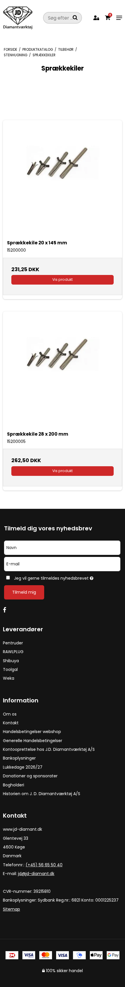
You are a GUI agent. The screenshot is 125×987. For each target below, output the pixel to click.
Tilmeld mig (24, 592)
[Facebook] (7, 610)
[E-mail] (62, 564)
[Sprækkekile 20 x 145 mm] (62, 180)
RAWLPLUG (13, 652)
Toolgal (10, 669)
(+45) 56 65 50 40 (44, 865)
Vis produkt (62, 279)
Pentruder (13, 643)
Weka (8, 678)
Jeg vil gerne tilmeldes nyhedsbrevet (56, 577)
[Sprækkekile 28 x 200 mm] (62, 371)
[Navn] (62, 547)
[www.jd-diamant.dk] (21, 17)
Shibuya (11, 661)
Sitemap (11, 909)
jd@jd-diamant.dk (36, 873)
